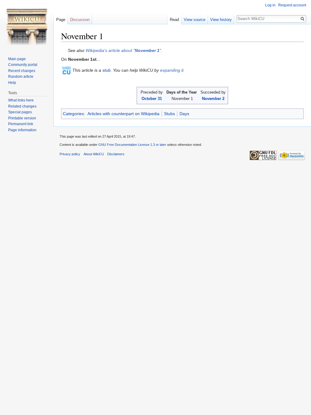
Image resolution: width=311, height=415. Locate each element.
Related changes (22, 106)
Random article (20, 76)
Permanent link (20, 124)
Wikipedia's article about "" (123, 50)
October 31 (152, 98)
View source (194, 19)
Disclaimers (116, 154)
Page (60, 19)
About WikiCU (94, 154)
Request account (292, 5)
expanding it (171, 70)
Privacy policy (70, 154)
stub (106, 70)
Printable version (22, 118)
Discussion (80, 19)
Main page (17, 59)
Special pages (20, 112)
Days (184, 113)
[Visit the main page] (26, 24)
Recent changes (21, 71)
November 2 (213, 98)
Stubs (169, 113)
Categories (73, 113)
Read (174, 19)
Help (12, 83)
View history (221, 19)
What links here (21, 100)
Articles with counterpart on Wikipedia (123, 113)
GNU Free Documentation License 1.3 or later (132, 144)
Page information (22, 130)
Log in (270, 5)
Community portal (22, 65)
